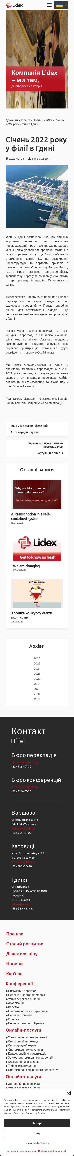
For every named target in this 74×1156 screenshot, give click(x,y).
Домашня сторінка (18, 120)
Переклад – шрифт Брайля (26, 1023)
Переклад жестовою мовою (26, 995)
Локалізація (16, 1003)
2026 (37, 659)
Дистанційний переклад (24, 1084)
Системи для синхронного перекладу (33, 1070)
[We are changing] (37, 546)
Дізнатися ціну (22, 954)
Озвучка (13, 1019)
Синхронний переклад (23, 1041)
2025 (37, 664)
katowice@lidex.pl (23, 862)
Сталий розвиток (24, 944)
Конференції (19, 984)
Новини (38, 120)
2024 (37, 669)
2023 (37, 674)
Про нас (14, 934)
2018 (37, 699)
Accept (37, 1123)
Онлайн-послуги (23, 1030)
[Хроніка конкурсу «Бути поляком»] (37, 593)
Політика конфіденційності (52, 1151)
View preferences (37, 1143)
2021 (37, 684)
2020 (37, 689)
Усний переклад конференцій (27, 1037)
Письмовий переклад (22, 991)
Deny (37, 1133)
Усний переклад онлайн (24, 999)
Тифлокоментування (22, 1065)
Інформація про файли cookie (21, 1151)
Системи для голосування (25, 1049)
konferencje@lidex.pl (24, 787)
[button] (68, 1093)
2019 (37, 694)
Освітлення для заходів (24, 1061)
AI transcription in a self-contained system (30, 516)
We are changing (26, 566)
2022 (49, 120)
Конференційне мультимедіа (27, 1053)
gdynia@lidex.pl (21, 904)
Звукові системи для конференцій (30, 1057)
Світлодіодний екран (22, 1045)
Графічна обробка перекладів (28, 1011)
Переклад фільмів (20, 1015)
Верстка (13, 1007)
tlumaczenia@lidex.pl (24, 762)
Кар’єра (14, 974)
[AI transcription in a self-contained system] (37, 494)
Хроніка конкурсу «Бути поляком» (31, 615)
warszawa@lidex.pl (23, 828)
